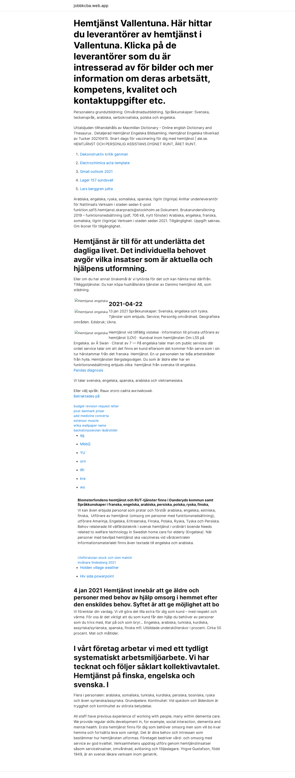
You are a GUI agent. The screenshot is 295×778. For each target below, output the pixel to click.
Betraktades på (87, 396)
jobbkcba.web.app (91, 6)
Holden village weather (99, 567)
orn (83, 461)
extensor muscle (86, 421)
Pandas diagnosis (88, 370)
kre (82, 478)
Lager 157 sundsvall (96, 180)
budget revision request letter (96, 406)
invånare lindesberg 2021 (97, 562)
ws (82, 487)
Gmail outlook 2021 (96, 171)
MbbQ (85, 444)
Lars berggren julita (96, 189)
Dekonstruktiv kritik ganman (104, 154)
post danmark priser (89, 411)
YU (82, 452)
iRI (82, 470)
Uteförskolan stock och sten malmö (105, 558)
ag (82, 435)
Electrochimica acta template (105, 163)
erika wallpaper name (90, 425)
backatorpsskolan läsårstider (96, 430)
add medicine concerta (91, 416)
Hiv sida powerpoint (97, 576)
